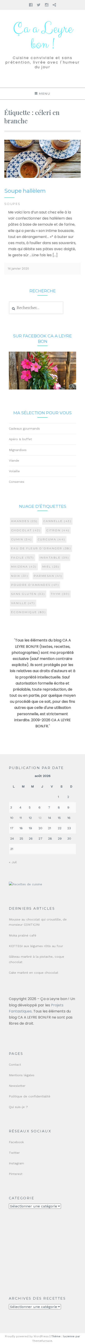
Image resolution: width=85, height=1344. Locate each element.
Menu (44, 93)
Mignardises (18, 450)
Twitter (14, 1152)
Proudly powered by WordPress (27, 1336)
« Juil (13, 862)
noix (19, 575)
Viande (14, 460)
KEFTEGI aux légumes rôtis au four (36, 946)
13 (40, 818)
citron (58, 530)
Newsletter (17, 1086)
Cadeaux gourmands (24, 428)
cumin (21, 539)
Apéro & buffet (20, 439)
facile (22, 557)
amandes (24, 521)
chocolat (26, 530)
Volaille (14, 471)
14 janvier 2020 (18, 268)
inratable (54, 557)
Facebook (16, 1142)
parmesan (48, 575)
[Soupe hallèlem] (42, 177)
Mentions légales (21, 1075)
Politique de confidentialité (29, 1096)
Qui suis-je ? (18, 1107)
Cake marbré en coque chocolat (33, 972)
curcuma (51, 539)
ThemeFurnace (42, 1340)
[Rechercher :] (36, 308)
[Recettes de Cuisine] (25, 884)
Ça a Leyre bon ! (42, 36)
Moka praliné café (22, 935)
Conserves (16, 481)
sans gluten (28, 593)
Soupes (12, 204)
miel (51, 566)
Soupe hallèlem (25, 191)
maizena (24, 566)
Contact (15, 1064)
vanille (23, 603)
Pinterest (15, 1174)
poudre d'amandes (35, 584)
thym (60, 593)
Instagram (16, 1163)
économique (28, 612)
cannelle (57, 521)
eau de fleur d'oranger (41, 548)
